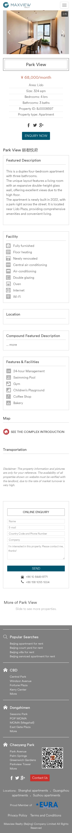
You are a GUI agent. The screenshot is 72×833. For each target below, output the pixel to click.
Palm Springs (18, 756)
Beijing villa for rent (22, 652)
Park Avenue (18, 751)
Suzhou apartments (46, 795)
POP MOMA (18, 718)
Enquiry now (36, 136)
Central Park (18, 676)
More (13, 694)
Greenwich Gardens (23, 760)
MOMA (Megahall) (22, 722)
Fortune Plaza (19, 685)
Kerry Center (18, 689)
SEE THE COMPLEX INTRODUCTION (37, 432)
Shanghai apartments (33, 790)
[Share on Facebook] (28, 125)
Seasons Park (19, 714)
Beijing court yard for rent (26, 648)
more (13, 345)
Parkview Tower (20, 764)
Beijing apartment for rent (26, 643)
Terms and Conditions (45, 815)
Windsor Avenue (20, 681)
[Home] (17, 5)
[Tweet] (35, 125)
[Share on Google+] (41, 125)
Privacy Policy (17, 815)
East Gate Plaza (20, 727)
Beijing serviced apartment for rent (32, 656)
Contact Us (40, 778)
